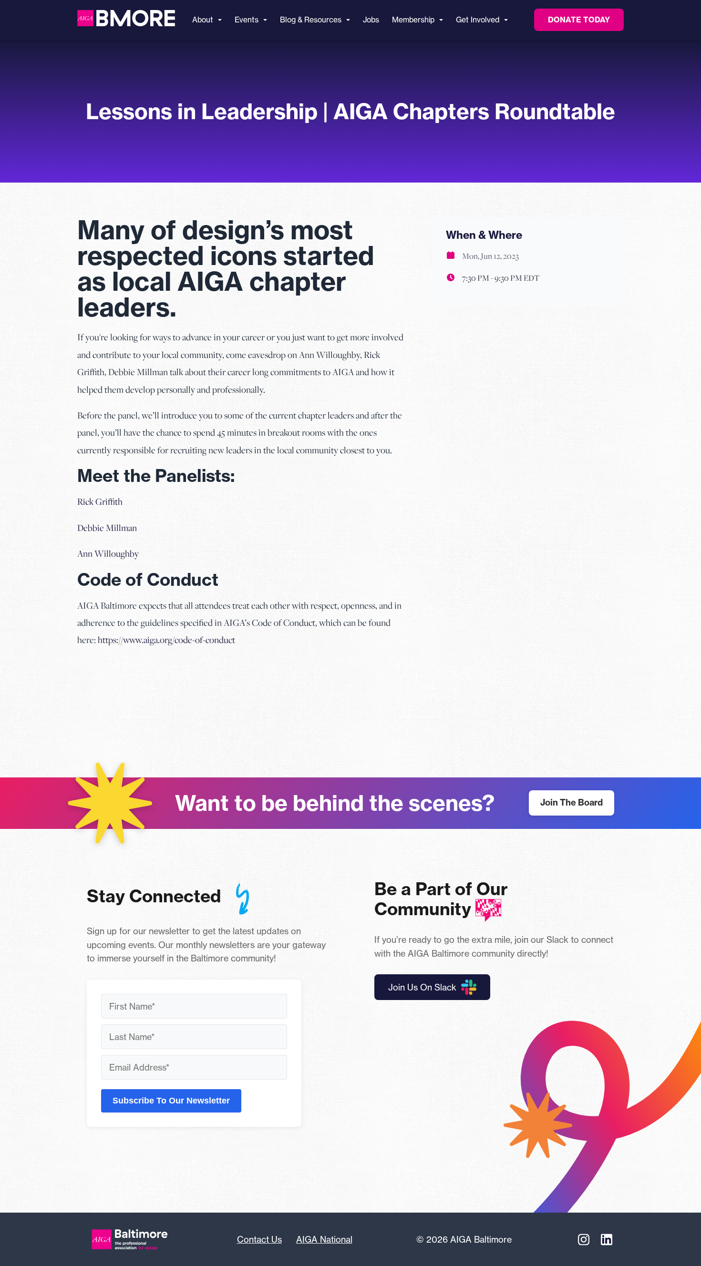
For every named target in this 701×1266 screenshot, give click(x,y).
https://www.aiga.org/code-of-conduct (166, 639)
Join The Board (571, 802)
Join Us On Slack (422, 987)
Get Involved (477, 19)
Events (246, 19)
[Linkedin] (606, 1239)
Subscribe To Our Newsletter (171, 1100)
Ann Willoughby (108, 553)
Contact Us (259, 1239)
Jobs (371, 19)
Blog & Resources (310, 19)
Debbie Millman (107, 527)
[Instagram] (583, 1239)
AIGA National (324, 1239)
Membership (413, 19)
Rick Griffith (100, 501)
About (202, 19)
